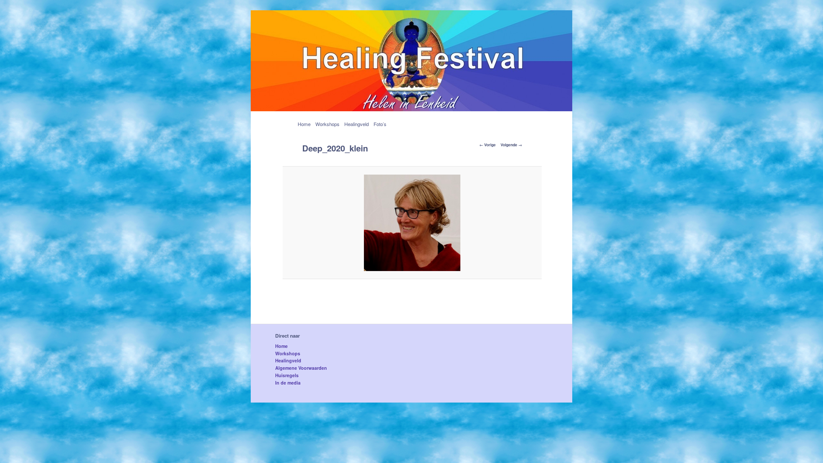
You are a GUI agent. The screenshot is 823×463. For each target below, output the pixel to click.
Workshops (327, 124)
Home (304, 124)
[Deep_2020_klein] (412, 223)
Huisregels (287, 375)
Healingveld (356, 124)
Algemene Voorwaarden (301, 368)
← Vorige (487, 145)
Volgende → (511, 145)
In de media (288, 382)
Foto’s (380, 124)
